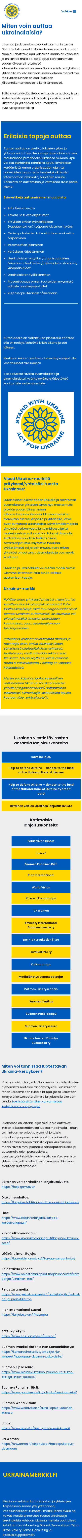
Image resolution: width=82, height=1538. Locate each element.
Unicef (41, 853)
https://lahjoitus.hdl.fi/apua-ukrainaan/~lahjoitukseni (40, 1202)
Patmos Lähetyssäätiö (41, 989)
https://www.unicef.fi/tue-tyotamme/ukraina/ (36, 1428)
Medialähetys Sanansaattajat (41, 977)
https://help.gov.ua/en (18, 1187)
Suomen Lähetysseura (41, 1026)
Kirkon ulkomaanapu (41, 898)
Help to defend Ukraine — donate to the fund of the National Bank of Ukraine (41, 770)
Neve (27, 1494)
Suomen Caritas (41, 1001)
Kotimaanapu (41, 964)
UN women (41, 911)
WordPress (51, 1494)
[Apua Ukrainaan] (12, 11)
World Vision (41, 887)
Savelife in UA (41, 757)
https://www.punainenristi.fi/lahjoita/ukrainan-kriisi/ (39, 1392)
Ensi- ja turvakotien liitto (41, 940)
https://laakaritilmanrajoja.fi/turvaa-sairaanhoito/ (38, 1258)
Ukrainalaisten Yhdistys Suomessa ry (41, 1040)
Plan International (41, 875)
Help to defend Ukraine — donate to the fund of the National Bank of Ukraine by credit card (41, 789)
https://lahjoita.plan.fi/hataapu (25, 1314)
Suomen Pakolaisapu (41, 1014)
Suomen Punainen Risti (41, 864)
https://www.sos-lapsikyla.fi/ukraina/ (29, 1336)
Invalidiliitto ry (41, 952)
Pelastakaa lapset (41, 841)
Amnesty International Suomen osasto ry (41, 925)
